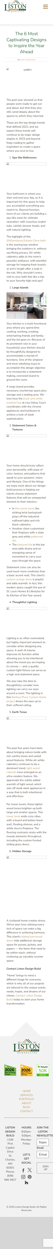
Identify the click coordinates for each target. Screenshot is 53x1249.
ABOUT (26, 1103)
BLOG (26, 1107)
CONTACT (26, 1111)
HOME (27, 1091)
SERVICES (26, 1095)
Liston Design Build (27, 60)
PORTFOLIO (26, 1099)
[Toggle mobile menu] (46, 6)
